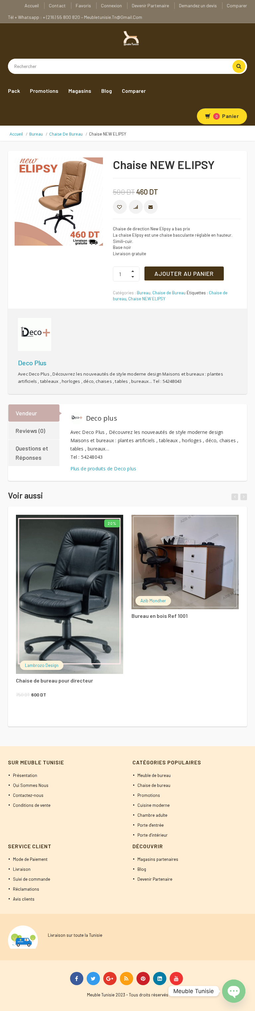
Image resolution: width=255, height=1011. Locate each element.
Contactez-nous (28, 795)
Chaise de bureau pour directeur (54, 680)
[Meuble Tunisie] (130, 37)
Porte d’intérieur (152, 835)
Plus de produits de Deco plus (103, 468)
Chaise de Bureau (66, 134)
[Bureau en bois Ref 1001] (185, 562)
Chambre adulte (152, 815)
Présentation (25, 775)
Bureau (36, 134)
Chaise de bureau (153, 785)
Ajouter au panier (184, 273)
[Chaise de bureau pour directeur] (69, 594)
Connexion (111, 5)
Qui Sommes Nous (30, 785)
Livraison (22, 869)
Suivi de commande (31, 879)
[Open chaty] (233, 991)
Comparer (237, 5)
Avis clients (24, 899)
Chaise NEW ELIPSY (146, 298)
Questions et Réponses (32, 453)
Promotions (44, 91)
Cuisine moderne (153, 805)
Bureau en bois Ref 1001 (159, 616)
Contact (57, 5)
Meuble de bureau (154, 775)
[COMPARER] (136, 207)
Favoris (83, 5)
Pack (14, 91)
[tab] (34, 413)
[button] (120, 207)
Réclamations (26, 889)
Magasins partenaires (157, 859)
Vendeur (26, 413)
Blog (106, 91)
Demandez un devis (198, 5)
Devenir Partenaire (150, 5)
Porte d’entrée (150, 825)
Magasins (79, 91)
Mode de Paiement (30, 859)
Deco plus (32, 363)
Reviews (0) (30, 430)
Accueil (32, 5)
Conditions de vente (31, 805)
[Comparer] (89, 525)
